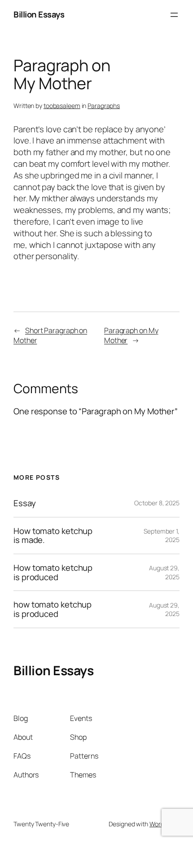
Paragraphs (104, 105)
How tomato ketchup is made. (52, 535)
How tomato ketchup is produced (52, 572)
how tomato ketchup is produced (52, 609)
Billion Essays (38, 14)
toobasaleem (62, 105)
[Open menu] (174, 14)
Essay (24, 503)
